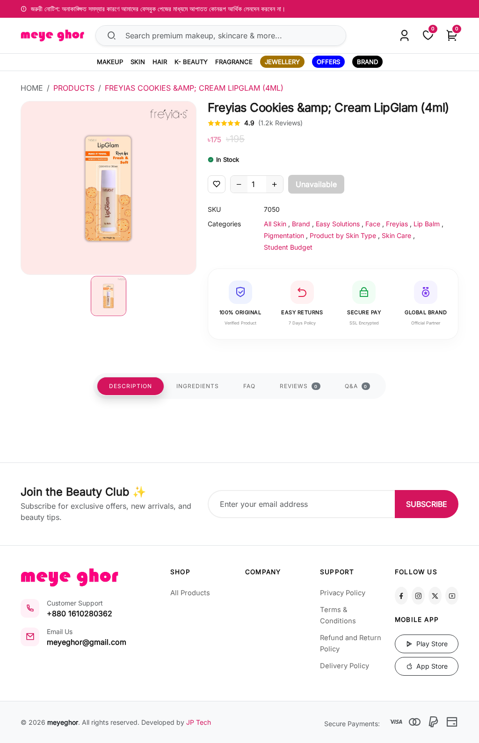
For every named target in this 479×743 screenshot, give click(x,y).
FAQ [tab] (249, 386)
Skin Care (396, 235)
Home (32, 88)
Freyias (397, 224)
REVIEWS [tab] (299, 386)
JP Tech (198, 722)
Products (73, 88)
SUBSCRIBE (426, 504)
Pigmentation (284, 235)
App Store (431, 666)
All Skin (275, 224)
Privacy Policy (342, 593)
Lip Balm (427, 224)
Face (372, 224)
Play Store (431, 644)
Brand (301, 224)
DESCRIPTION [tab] (130, 386)
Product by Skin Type (343, 235)
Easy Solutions (338, 224)
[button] (108, 296)
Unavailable (316, 184)
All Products (190, 593)
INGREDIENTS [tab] (197, 386)
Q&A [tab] (356, 386)
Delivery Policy (344, 666)
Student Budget (288, 247)
